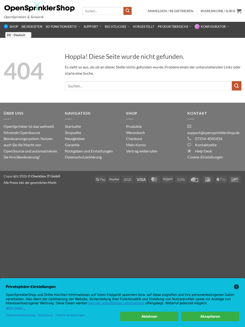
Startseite (73, 126)
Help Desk (203, 151)
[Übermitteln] (127, 11)
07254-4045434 (208, 138)
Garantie (72, 144)
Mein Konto (136, 144)
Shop (14, 26)
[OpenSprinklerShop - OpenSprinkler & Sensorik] (39, 6)
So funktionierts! (61, 26)
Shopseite (73, 132)
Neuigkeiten (32, 26)
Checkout (134, 138)
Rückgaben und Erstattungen (89, 151)
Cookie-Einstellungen (205, 157)
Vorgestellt (143, 26)
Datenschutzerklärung (83, 157)
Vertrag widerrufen (141, 151)
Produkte (134, 126)
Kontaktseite (206, 144)
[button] (220, 11)
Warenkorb (135, 132)
